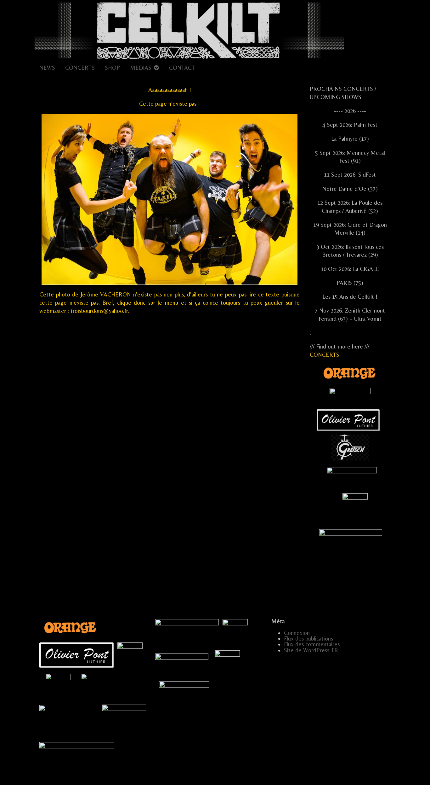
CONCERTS (80, 67)
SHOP (112, 67)
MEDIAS (140, 67)
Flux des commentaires (312, 644)
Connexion (297, 633)
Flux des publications (308, 638)
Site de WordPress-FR (311, 650)
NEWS (47, 67)
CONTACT (182, 67)
